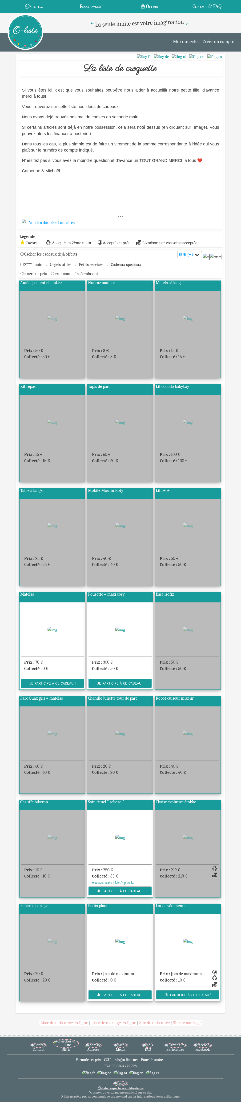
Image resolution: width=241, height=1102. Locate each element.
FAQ (148, 1049)
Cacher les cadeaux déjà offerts (50, 254)
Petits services (91, 264)
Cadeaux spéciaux (126, 264)
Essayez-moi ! (92, 6)
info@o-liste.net (126, 1060)
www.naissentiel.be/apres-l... (113, 882)
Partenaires (175, 1049)
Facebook (202, 1049)
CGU (107, 1060)
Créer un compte (218, 41)
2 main (33, 264)
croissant (63, 273)
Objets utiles (60, 264)
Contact (38, 1049)
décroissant (88, 273)
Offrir (152, 6)
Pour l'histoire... (153, 1060)
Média (120, 1049)
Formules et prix (88, 1060)
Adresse (93, 1049)
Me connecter (186, 41)
